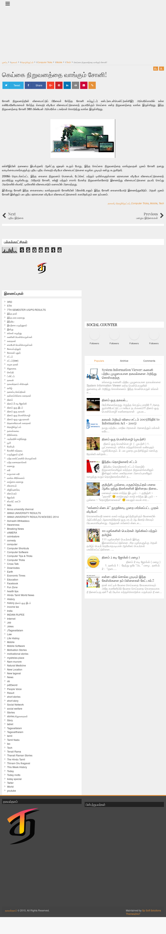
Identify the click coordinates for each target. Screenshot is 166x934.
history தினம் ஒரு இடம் (19, 602)
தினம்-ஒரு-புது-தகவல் (18, 419)
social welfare (14, 708)
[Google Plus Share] (50, 85)
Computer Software (17, 552)
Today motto (13, 774)
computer (12, 544)
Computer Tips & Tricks (19, 556)
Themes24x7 (133, 913)
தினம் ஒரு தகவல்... (115, 400)
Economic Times (16, 575)
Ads (9, 505)
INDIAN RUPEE (15, 614)
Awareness (13, 524)
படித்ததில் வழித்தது (16, 438)
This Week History (17, 767)
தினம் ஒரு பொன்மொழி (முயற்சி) (124, 439)
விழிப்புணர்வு (13, 489)
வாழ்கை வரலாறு (15, 481)
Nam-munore (14, 661)
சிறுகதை (11, 368)
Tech (161, 203)
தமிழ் (9, 388)
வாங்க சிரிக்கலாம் (16, 477)
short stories (13, 696)
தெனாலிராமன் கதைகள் (19, 423)
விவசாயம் (12, 485)
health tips (12, 591)
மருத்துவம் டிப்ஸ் (15, 454)
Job (9, 622)
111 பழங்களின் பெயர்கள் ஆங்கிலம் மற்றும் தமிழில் (129, 533)
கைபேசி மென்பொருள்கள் (20, 344)
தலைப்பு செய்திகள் (16, 391)
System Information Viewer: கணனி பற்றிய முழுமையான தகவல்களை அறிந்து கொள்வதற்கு (129, 373)
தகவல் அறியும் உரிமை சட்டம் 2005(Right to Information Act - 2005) (131, 421)
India (10, 610)
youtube (11, 790)
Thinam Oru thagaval (18, 763)
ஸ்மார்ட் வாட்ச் (14, 501)
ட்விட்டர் (11, 376)
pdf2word (12, 685)
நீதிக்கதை (12, 434)
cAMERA (12, 532)
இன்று (10, 329)
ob (8, 681)
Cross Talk (13, 563)
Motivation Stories (17, 649)
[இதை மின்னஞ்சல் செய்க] (83, 85)
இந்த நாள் (12, 313)
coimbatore (13, 536)
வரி (8, 470)
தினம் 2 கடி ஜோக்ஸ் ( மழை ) (121, 557)
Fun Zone (12, 587)
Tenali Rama (14, 751)
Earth (10, 571)
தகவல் (111, 203)
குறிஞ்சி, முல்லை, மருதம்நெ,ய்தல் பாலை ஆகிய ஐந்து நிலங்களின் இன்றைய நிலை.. (130, 486)
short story (12, 700)
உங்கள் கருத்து (14, 333)
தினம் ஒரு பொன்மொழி (18, 415)
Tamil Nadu (13, 739)
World (10, 786)
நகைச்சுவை (13, 430)
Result (10, 692)
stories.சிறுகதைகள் (17, 716)
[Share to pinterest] (59, 85)
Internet (11, 618)
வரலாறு (11, 466)
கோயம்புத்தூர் (14, 348)
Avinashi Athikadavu (18, 520)
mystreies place (15, 657)
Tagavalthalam (15, 732)
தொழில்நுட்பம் (123, 203)
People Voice (14, 689)
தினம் (10, 399)
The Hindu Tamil (16, 759)
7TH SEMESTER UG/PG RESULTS (26, 309)
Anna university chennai (20, 509)
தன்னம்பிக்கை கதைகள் (19, 395)
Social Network (15, 704)
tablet (10, 724)
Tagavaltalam (14, 728)
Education (12, 579)
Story (10, 720)
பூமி (9, 442)
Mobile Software (16, 645)
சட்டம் (10, 356)
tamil (9, 735)
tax (8, 743)
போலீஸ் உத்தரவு (14, 450)
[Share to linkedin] (67, 85)
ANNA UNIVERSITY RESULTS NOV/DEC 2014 (33, 516)
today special (14, 779)
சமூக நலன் (12, 364)
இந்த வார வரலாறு (16, 317)
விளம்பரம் (12, 493)
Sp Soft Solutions (151, 910)
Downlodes (13, 567)
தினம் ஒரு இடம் (15, 407)
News (10, 677)
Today (10, 771)
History (11, 599)
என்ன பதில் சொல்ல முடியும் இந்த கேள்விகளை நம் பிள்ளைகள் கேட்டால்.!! (128, 578)
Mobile (153, 203)
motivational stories (17, 653)
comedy (11, 540)
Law (9, 634)
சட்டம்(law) (12, 360)
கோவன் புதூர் (14, 352)
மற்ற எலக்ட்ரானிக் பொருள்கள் (22, 458)
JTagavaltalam (15, 630)
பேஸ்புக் (11, 446)
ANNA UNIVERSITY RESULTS (24, 513)
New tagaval (14, 673)
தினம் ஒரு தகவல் (16, 411)
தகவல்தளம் (11, 910)
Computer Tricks (140, 203)
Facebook (12, 583)
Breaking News (15, 528)
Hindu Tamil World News (20, 595)
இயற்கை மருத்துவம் (17, 325)
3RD (9, 301)
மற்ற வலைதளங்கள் (17, 462)
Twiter (10, 782)
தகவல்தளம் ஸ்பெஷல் (17, 384)
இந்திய (10, 321)
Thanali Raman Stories (19, 755)
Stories (11, 712)
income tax (13, 606)
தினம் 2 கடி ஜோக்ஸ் (17, 403)
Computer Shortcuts (18, 548)
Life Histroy (13, 638)
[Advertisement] (83, 31)
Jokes (10, 626)
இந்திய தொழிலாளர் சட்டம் (119, 462)
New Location (14, 669)
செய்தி (10, 372)
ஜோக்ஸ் (11, 497)
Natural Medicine (16, 665)
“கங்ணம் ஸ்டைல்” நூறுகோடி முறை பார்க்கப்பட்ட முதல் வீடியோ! (123, 510)
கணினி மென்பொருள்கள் (19, 337)
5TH (9, 305)
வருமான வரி (13, 473)
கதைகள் (11, 341)
